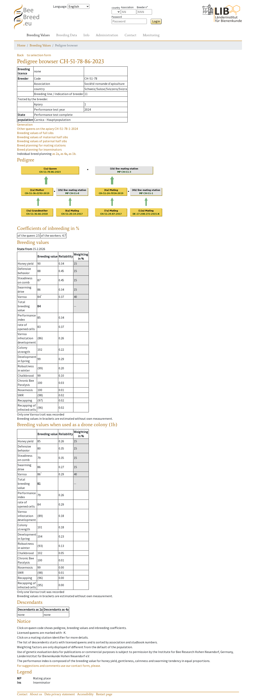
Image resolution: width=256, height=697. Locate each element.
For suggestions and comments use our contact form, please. (59, 666)
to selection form (39, 55)
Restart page (104, 694)
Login (156, 21)
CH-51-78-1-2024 (47, 129)
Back (20, 55)
